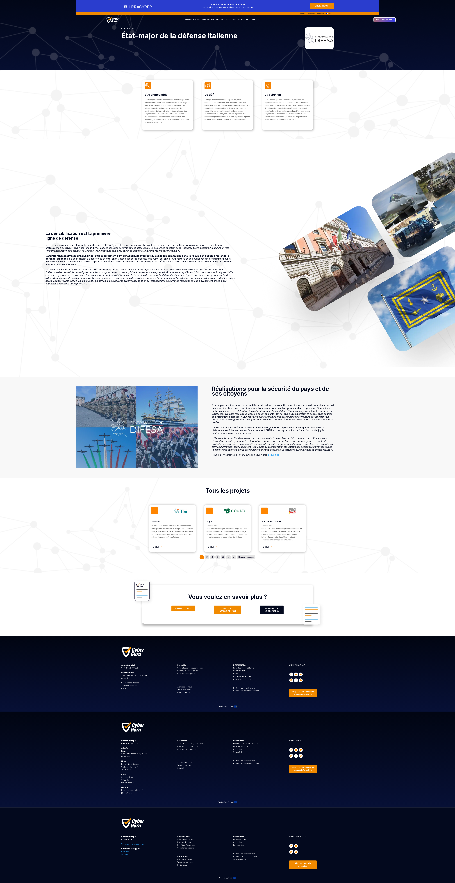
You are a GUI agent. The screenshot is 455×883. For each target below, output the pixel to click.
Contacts (255, 20)
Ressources (231, 20)
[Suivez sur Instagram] (291, 680)
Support (124, 854)
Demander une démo (384, 20)
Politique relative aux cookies (245, 856)
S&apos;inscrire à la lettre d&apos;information (303, 693)
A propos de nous (184, 687)
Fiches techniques (240, 839)
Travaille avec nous (185, 862)
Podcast (236, 674)
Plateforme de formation (212, 20)
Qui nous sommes (184, 859)
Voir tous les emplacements (132, 844)
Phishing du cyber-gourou (188, 671)
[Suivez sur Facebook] (296, 680)
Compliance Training (185, 848)
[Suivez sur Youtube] (296, 674)
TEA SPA (156, 521)
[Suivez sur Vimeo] (301, 674)
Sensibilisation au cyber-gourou (190, 668)
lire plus (155, 547)
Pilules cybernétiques (242, 679)
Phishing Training (184, 842)
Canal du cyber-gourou (186, 674)
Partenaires (243, 20)
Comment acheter (307, 14)
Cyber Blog (237, 749)
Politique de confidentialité (244, 688)
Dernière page (246, 557)
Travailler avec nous (185, 690)
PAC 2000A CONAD (271, 521)
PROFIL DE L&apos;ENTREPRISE (227, 609)
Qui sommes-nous (192, 20)
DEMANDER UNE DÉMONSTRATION (271, 609)
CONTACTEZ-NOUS (183, 608)
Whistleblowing (239, 859)
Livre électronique (240, 746)
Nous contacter (183, 692)
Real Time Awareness (186, 845)
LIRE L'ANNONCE (321, 6)
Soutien (320, 14)
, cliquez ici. (273, 454)
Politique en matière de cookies (246, 691)
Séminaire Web (239, 671)
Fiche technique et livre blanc (245, 668)
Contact (180, 768)
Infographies (238, 845)
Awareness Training (185, 839)
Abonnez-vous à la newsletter (303, 864)
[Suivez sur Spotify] (301, 680)
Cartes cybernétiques (242, 676)
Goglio (210, 521)
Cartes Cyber (238, 752)
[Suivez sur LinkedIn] (291, 674)
